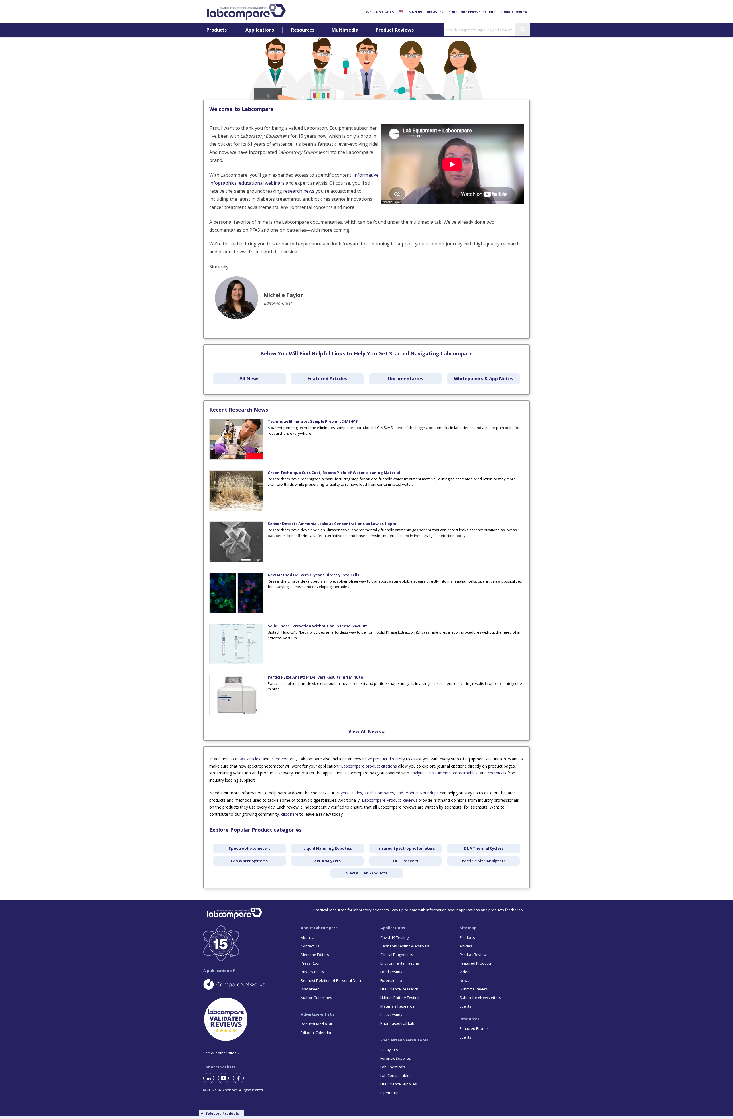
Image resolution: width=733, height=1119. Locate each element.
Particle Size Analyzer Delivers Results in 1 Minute (315, 677)
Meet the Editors (315, 954)
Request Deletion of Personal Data (331, 980)
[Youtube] (225, 1078)
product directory (389, 759)
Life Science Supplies (398, 1084)
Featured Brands (474, 1028)
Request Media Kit (316, 1023)
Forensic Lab (391, 980)
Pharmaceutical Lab (397, 1023)
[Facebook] (240, 1078)
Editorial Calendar (316, 1032)
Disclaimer (310, 989)
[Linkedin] (210, 1078)
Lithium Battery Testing (399, 997)
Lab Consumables (395, 1075)
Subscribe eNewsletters (471, 11)
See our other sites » (221, 1052)
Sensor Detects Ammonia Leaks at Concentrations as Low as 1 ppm (332, 523)
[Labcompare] (246, 11)
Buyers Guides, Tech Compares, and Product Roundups (387, 793)
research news (298, 191)
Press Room (311, 963)
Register (435, 11)
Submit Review (514, 11)
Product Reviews (395, 30)
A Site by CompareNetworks (247, 984)
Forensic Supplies (395, 1058)
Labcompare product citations (369, 766)
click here (289, 814)
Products (216, 30)
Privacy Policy (312, 971)
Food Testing (391, 971)
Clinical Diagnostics (396, 954)
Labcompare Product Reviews (389, 800)
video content (283, 759)
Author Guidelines (316, 997)
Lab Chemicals (392, 1066)
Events (465, 1006)
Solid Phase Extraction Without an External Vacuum (318, 625)
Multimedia (345, 30)
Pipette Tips (390, 1092)
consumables (465, 773)
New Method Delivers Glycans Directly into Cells (313, 574)
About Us (308, 937)
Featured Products (476, 963)
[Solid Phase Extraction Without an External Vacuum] (236, 662)
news (240, 759)
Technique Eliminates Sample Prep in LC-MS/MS (313, 421)
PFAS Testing (391, 1014)
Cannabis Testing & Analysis (404, 946)
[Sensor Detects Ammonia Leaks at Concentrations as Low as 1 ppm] (236, 560)
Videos (466, 971)
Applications (259, 30)
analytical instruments (430, 773)
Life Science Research (399, 989)
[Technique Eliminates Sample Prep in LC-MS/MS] (236, 458)
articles (253, 759)
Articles (466, 946)
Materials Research (397, 1006)
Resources (302, 30)
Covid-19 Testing (394, 937)
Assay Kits (389, 1049)
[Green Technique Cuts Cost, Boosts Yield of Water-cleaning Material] (236, 509)
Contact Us (310, 946)
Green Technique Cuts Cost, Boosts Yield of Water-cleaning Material (334, 472)
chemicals (497, 773)
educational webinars (262, 183)
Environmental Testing (399, 963)
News (464, 980)
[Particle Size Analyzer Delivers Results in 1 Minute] (236, 714)
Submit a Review (474, 989)
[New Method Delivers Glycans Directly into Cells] (236, 611)
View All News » (366, 731)
